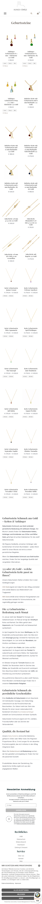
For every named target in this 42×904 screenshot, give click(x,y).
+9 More (5, 66)
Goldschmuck (15, 751)
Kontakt (21, 858)
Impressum (21, 845)
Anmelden (21, 810)
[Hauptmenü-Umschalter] (5, 13)
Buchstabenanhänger (26, 712)
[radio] (5, 63)
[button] (31, 13)
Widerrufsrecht (21, 842)
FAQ (21, 861)
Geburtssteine (13, 736)
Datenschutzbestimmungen (26, 823)
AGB (33, 822)
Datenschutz (21, 839)
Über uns (21, 856)
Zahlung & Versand (21, 847)
